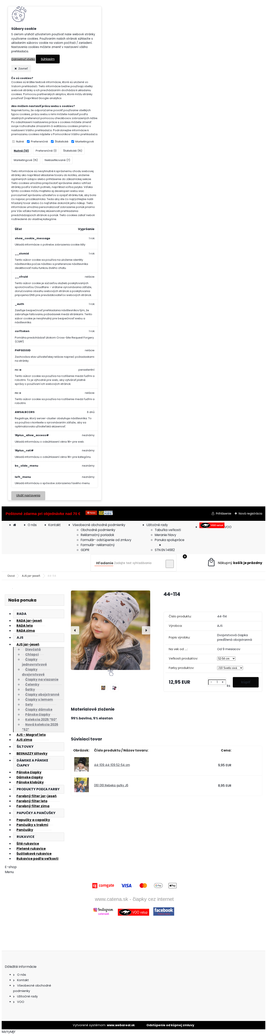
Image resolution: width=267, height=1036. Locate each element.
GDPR (85, 550)
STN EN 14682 (165, 550)
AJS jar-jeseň (31, 576)
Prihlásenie (223, 513)
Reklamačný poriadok (97, 535)
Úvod (11, 576)
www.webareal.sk (121, 1025)
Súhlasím (48, 59)
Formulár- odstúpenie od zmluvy (106, 540)
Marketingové (84, 141)
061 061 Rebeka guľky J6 (111, 785)
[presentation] (75, 630)
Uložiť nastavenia (28, 495)
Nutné (20, 141)
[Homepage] (14, 525)
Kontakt (54, 525)
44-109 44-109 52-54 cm (112, 765)
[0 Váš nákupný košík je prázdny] (234, 563)
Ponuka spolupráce (169, 540)
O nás (32, 525)
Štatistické (61, 141)
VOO (228, 527)
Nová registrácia (250, 513)
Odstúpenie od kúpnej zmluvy (170, 1025)
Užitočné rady (157, 525)
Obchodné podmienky (98, 530)
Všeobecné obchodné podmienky (98, 525)
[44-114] (110, 630)
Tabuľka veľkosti (168, 530)
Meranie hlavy (165, 535)
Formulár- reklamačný (98, 545)
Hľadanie (104, 563)
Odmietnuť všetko (23, 59)
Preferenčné (39, 141)
